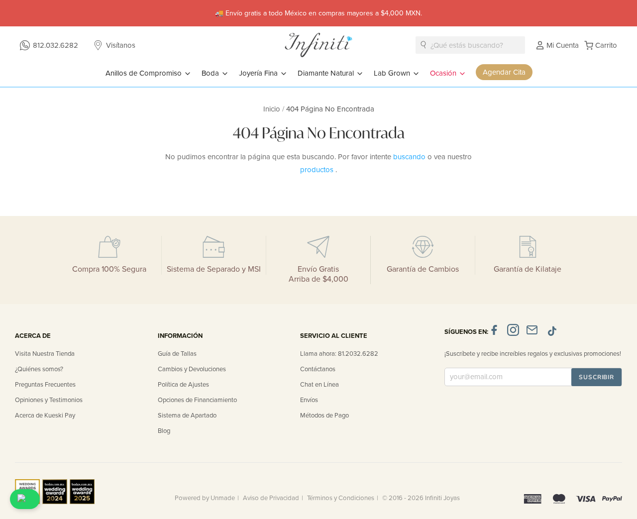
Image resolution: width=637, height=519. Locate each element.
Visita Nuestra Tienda (45, 354)
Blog (164, 431)
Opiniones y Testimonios (49, 400)
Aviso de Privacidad (271, 498)
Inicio (272, 108)
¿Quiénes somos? (39, 369)
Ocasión (444, 73)
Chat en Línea (319, 385)
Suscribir (596, 377)
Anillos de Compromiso (145, 73)
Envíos (309, 400)
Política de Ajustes (183, 385)
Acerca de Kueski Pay (45, 415)
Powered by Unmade (205, 498)
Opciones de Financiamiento (197, 400)
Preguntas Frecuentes (45, 385)
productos (317, 169)
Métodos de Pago (324, 415)
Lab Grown (393, 73)
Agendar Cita (504, 72)
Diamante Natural (327, 73)
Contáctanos (317, 369)
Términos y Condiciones (340, 498)
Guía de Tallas (177, 354)
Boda (211, 73)
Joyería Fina (259, 73)
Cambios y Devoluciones (192, 369)
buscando (410, 156)
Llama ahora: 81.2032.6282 (339, 354)
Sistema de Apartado (187, 415)
